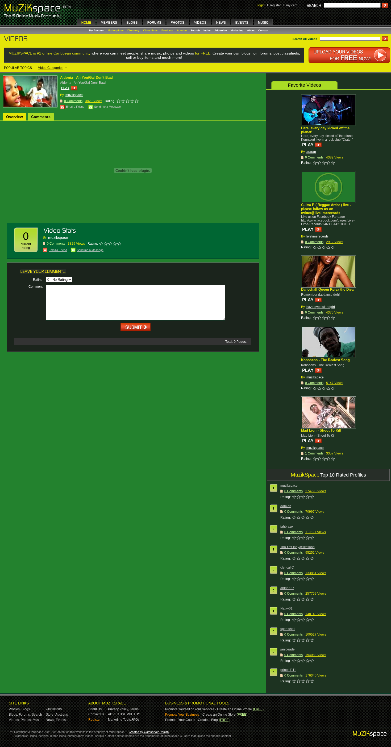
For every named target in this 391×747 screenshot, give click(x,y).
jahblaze (286, 526)
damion (285, 506)
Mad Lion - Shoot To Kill (321, 430)
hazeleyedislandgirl (320, 307)
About (251, 30)
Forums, (25, 714)
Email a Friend (75, 106)
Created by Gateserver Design (149, 731)
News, (50, 720)
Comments (41, 117)
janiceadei (288, 649)
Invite (207, 30)
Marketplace (116, 30)
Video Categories (50, 68)
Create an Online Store (219, 714)
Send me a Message (107, 106)
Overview (14, 117)
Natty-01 (286, 608)
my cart (291, 5)
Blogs (26, 709)
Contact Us (96, 714)
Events (61, 720)
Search (195, 30)
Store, (50, 714)
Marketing (237, 30)
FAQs (135, 719)
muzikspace (74, 95)
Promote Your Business (182, 714)
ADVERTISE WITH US (124, 714)
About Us (95, 709)
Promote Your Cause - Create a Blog (191, 720)
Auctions (61, 714)
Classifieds (150, 30)
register (275, 5)
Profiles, (14, 709)
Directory (133, 30)
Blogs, (13, 714)
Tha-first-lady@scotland (297, 547)
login (261, 5)
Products (167, 30)
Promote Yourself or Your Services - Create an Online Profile (208, 709)
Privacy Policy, (118, 709)
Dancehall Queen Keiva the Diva (327, 289)
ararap (311, 152)
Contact (263, 30)
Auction (182, 30)
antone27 (287, 588)
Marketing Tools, (120, 719)
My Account (97, 30)
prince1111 (288, 670)
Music (37, 720)
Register (94, 719)
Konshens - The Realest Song (325, 360)
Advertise (220, 30)
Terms (134, 709)
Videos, (14, 720)
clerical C (287, 567)
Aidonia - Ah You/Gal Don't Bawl (86, 78)
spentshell (287, 629)
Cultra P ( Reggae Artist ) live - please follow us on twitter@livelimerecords (326, 209)
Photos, (26, 720)
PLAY (65, 88)
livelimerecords (317, 236)
